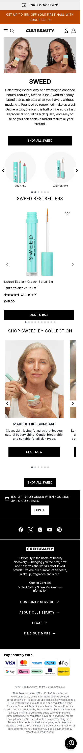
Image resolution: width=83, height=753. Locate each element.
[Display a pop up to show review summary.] (36, 295)
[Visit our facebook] (21, 529)
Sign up (40, 510)
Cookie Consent (40, 582)
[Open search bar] (12, 31)
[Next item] (77, 170)
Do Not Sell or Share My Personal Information (40, 589)
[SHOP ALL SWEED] (40, 55)
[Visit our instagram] (40, 529)
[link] (66, 31)
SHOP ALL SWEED (40, 140)
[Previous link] (7, 403)
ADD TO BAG (39, 315)
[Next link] (73, 403)
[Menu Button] (4, 31)
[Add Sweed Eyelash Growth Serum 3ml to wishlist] (67, 213)
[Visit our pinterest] (59, 529)
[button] (71, 743)
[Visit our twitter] (30, 529)
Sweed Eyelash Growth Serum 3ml (29, 281)
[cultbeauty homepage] (40, 31)
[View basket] (73, 31)
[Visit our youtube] (50, 529)
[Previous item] (3, 170)
